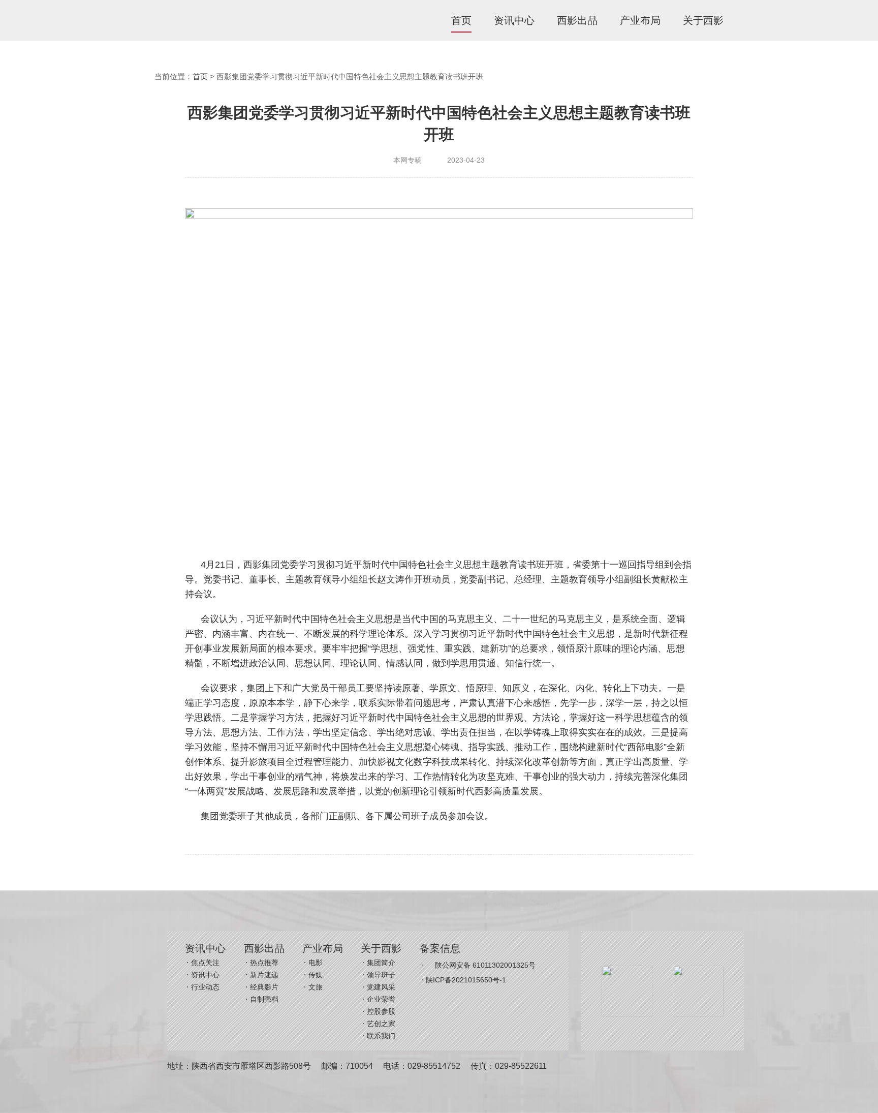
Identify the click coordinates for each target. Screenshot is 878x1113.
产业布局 (640, 20)
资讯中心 (514, 20)
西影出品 (577, 20)
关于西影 (703, 20)
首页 (461, 20)
